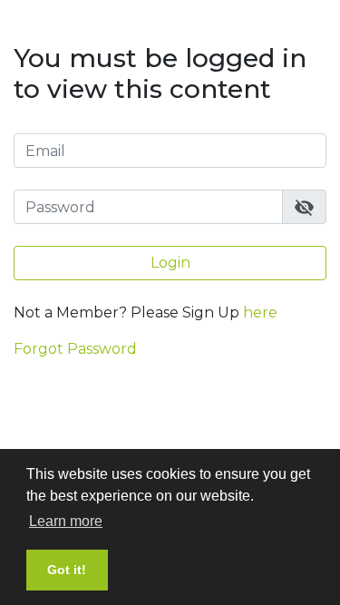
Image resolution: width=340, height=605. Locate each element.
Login (170, 262)
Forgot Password (75, 348)
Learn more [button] (65, 521)
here (260, 312)
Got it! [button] (66, 569)
